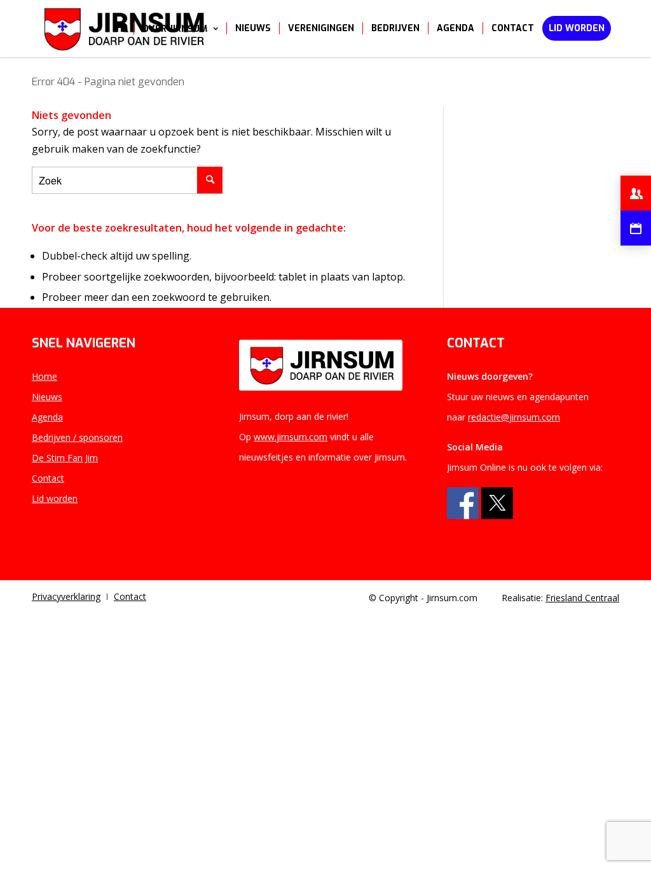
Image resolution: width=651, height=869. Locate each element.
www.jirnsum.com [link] (290, 437)
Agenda (47, 417)
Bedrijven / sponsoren (77, 437)
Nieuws (47, 397)
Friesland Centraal (582, 598)
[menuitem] (120, 28)
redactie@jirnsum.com (514, 417)
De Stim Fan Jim (65, 458)
